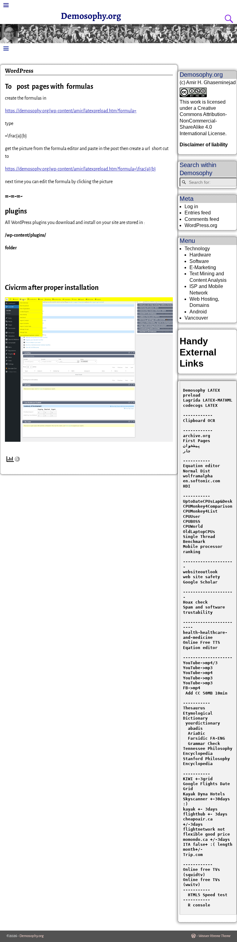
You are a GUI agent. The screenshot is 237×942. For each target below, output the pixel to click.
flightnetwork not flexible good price (206, 832)
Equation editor (201, 465)
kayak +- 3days (200, 809)
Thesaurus (194, 708)
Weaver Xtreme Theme (214, 936)
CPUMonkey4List (200, 511)
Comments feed (202, 219)
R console (196, 905)
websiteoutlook (200, 572)
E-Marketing (202, 267)
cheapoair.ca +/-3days (199, 821)
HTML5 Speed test (205, 895)
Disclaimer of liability (204, 144)
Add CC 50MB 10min (205, 693)
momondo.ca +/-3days (206, 839)
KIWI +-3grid (198, 778)
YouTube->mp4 (198, 672)
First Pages (196, 440)
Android (198, 311)
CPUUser (191, 516)
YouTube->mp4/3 (200, 662)
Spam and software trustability (205, 609)
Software (199, 261)
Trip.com (193, 854)
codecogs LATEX (200, 405)
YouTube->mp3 (198, 667)
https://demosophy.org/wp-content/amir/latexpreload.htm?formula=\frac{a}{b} (80, 168)
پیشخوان (191, 445)
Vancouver (196, 317)
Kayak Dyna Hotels (205, 794)
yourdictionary (202, 723)
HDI (186, 486)
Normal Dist (196, 471)
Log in (191, 206)
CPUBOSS (191, 521)
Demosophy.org (91, 16)
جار (186, 451)
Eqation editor (200, 647)
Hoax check (195, 602)
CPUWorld (193, 526)
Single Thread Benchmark (200, 539)
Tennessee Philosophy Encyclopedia (209, 751)
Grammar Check (204, 743)
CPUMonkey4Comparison (207, 506)
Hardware (200, 254)
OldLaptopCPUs (199, 531)
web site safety (201, 576)
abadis (195, 728)
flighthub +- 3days (206, 814)
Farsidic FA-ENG (206, 738)
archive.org (196, 435)
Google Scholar (200, 582)
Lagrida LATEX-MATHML (207, 400)
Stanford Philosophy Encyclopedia (207, 761)
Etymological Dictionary (199, 715)
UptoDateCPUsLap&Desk (207, 501)
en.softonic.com (201, 481)
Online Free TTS (201, 642)
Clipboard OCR (199, 420)
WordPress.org (201, 225)
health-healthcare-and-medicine (205, 635)
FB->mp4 (191, 688)
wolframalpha (198, 476)
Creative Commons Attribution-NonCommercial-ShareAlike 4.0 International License (203, 120)
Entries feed (198, 212)
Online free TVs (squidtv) (202, 872)
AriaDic (196, 733)
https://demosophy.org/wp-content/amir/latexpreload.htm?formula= (70, 110)
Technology (197, 248)
